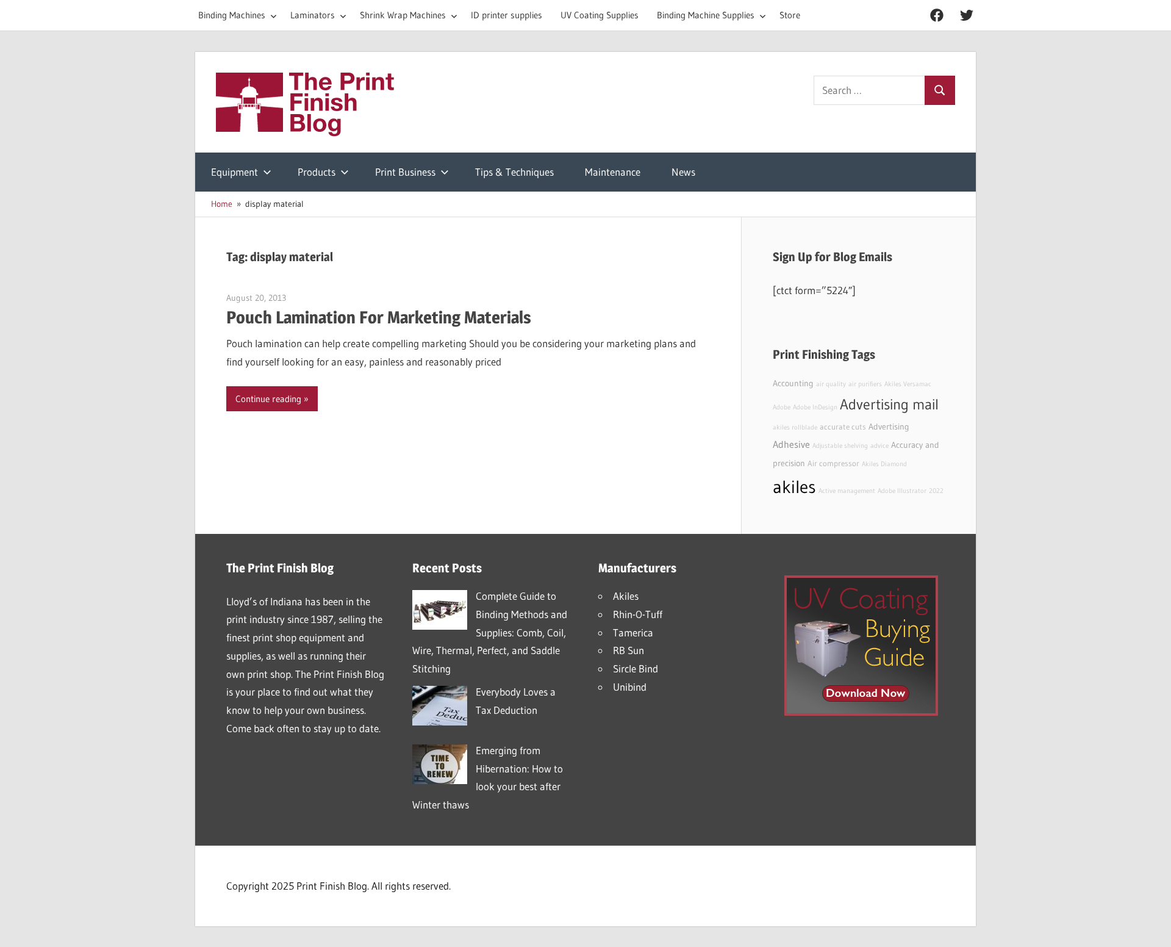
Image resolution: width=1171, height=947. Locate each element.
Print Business (405, 171)
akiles (794, 486)
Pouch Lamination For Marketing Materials (378, 317)
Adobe (781, 407)
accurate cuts (843, 426)
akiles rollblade (795, 427)
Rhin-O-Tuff (637, 614)
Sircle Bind (635, 668)
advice (879, 446)
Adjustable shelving (840, 446)
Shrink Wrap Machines (403, 15)
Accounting (793, 383)
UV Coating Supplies (599, 15)
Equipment (234, 171)
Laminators (312, 15)
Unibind (629, 686)
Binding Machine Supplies (705, 15)
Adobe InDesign (815, 407)
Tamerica (633, 632)
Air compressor (833, 463)
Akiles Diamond (884, 464)
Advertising (888, 426)
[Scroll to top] (1151, 927)
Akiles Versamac (907, 384)
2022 (936, 491)
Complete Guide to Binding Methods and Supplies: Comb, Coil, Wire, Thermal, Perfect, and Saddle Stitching (489, 632)
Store (789, 15)
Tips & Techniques (514, 171)
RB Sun (628, 650)
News (683, 171)
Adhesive (791, 444)
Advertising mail (889, 404)
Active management (846, 491)
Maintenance (612, 171)
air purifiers (865, 384)
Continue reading (268, 399)
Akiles (626, 595)
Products (316, 171)
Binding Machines (231, 15)
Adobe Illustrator (902, 491)
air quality (831, 384)
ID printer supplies (506, 15)
